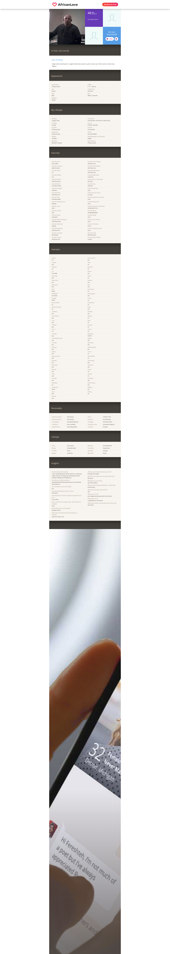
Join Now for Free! (110, 4)
